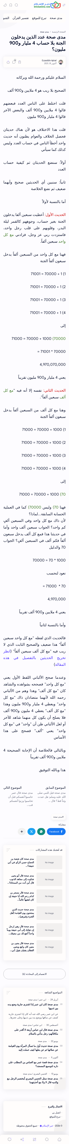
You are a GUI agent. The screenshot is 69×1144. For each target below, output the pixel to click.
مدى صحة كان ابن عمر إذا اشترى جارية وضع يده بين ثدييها (33, 1006)
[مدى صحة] (56, 18)
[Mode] (5, 5)
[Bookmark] (10, 5)
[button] (56, 831)
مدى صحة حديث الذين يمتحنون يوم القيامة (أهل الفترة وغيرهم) (22, 913)
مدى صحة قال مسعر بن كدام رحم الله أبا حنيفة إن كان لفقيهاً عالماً (21, 896)
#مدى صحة (58, 816)
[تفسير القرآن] (21, 18)
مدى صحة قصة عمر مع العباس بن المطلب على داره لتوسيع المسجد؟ (33, 1064)
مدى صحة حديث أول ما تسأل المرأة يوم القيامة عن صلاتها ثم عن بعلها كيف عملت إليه (33, 1047)
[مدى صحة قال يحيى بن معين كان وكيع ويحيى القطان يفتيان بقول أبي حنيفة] (49, 947)
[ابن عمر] (42, 1000)
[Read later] (19, 62)
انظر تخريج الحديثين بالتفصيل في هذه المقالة (34, 658)
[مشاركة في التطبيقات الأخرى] (22, 831)
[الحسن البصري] (39, 1074)
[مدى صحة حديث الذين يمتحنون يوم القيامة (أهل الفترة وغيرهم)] (49, 913)
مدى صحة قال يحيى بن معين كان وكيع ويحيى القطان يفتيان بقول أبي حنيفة (22, 947)
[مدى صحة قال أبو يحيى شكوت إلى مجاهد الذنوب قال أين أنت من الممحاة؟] (49, 879)
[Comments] (9, 1139)
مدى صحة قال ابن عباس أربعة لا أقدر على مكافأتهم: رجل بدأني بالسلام (36, 1031)
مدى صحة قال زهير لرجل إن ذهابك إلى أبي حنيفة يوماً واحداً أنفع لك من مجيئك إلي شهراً (20, 930)
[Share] (22, 1139)
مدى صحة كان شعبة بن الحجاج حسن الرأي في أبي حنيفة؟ (21, 862)
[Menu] (34, 1139)
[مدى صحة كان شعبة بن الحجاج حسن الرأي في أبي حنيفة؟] (49, 862)
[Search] (16, 5)
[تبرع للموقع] (39, 18)
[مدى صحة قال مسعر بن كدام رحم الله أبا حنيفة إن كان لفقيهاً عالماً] (49, 896)
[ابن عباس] (37, 1025)
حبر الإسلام (47, 1125)
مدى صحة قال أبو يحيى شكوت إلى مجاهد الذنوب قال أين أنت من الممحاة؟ (21, 879)
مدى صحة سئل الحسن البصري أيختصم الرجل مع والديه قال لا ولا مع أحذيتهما (32, 1080)
